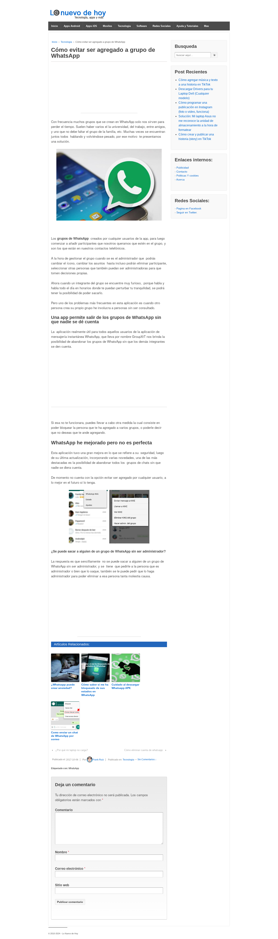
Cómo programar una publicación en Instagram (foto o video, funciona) (195, 107)
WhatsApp (73, 768)
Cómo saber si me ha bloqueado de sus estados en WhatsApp (94, 689)
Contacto (181, 171)
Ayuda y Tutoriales (187, 26)
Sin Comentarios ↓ (146, 759)
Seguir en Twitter (186, 212)
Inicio (54, 26)
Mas (206, 26)
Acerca (180, 179)
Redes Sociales (162, 26)
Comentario (64, 810)
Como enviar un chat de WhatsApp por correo (64, 736)
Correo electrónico (69, 868)
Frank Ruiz (98, 759)
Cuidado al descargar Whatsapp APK (125, 686)
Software (142, 26)
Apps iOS (91, 26)
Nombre (61, 852)
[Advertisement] (109, 89)
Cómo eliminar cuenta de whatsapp (143, 750)
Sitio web (62, 885)
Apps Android (72, 26)
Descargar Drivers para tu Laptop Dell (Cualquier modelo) (196, 93)
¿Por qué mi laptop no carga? (71, 750)
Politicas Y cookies (187, 175)
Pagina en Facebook (188, 208)
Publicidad (182, 167)
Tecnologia (124, 26)
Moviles (107, 26)
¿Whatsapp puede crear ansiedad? (63, 686)
